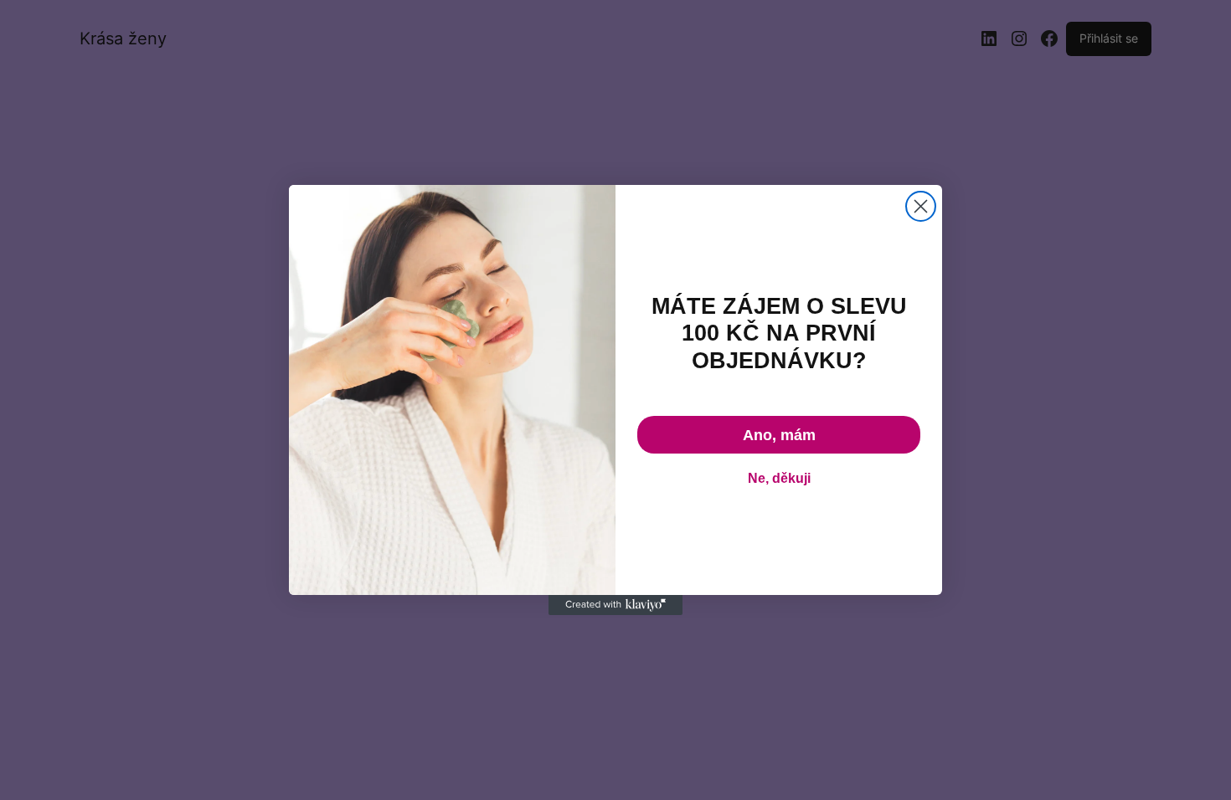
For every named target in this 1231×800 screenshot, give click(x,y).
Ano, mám (779, 435)
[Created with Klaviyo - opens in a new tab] (615, 605)
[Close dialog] (920, 206)
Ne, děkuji (779, 478)
